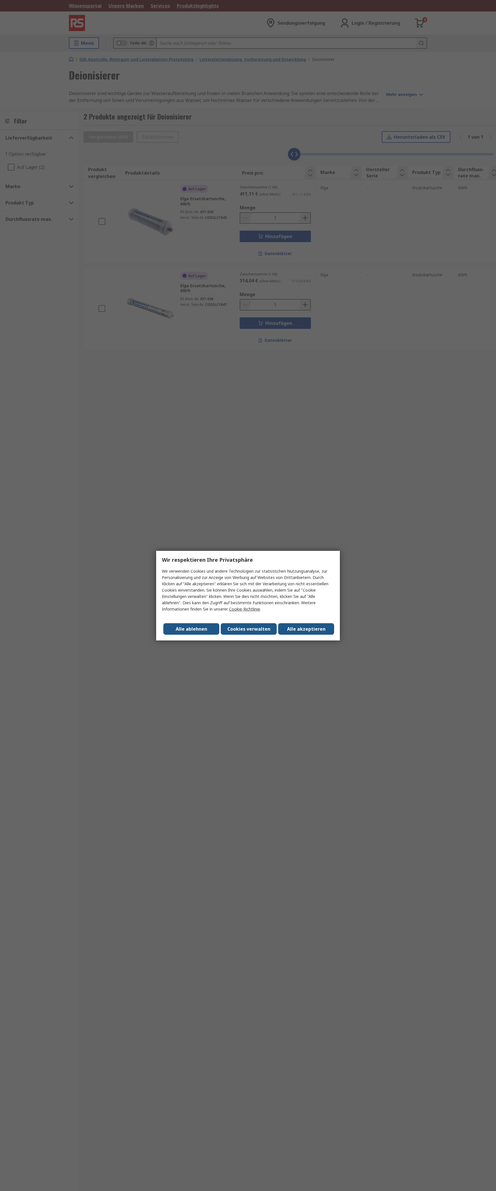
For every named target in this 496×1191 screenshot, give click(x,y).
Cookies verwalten (248, 629)
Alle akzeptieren (306, 629)
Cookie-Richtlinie (244, 609)
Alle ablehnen (191, 629)
